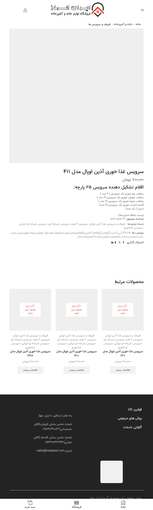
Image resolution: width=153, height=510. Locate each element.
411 (124, 233)
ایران (67, 233)
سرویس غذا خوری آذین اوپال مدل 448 (30, 353)
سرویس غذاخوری (133, 228)
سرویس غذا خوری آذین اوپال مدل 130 (123, 353)
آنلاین (89, 233)
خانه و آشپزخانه (123, 24)
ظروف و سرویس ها (99, 24)
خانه (138, 24)
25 (128, 233)
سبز (141, 236)
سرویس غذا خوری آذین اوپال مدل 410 (76, 353)
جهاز (26, 233)
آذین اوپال (96, 224)
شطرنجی (116, 236)
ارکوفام (81, 233)
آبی (120, 233)
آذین (114, 233)
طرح (99, 236)
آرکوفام (97, 233)
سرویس (133, 236)
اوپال (73, 233)
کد (84, 236)
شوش (106, 236)
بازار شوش (43, 233)
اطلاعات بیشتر (123, 370)
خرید (13, 233)
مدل (79, 236)
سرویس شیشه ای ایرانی (33, 224)
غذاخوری (91, 236)
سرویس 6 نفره (79, 224)
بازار (52, 233)
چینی (20, 233)
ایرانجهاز (59, 233)
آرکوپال (107, 233)
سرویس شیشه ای (59, 224)
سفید (124, 236)
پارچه (33, 233)
